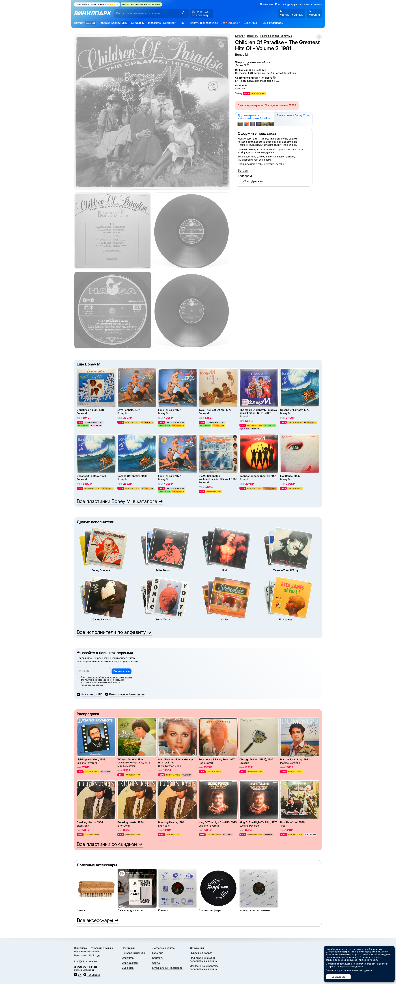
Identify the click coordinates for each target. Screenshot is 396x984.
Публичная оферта (201, 952)
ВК (80, 974)
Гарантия (157, 952)
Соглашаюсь (338, 976)
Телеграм (245, 176)
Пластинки (128, 948)
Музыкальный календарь (167, 967)
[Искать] (183, 13)
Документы (197, 948)
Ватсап (243, 170)
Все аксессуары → (98, 920)
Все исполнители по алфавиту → (114, 632)
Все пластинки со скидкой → (110, 844)
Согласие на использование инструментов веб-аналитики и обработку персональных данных (356, 965)
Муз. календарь (273, 22)
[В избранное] (319, 37)
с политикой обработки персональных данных (100, 683)
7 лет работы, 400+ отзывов (96, 4)
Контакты (158, 957)
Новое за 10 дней (113, 22)
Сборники (169, 22)
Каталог (84, 22)
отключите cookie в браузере (341, 959)
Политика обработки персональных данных (203, 959)
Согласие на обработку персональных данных (204, 967)
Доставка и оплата (163, 948)
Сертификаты (230, 23)
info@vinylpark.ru (292, 4)
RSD (181, 22)
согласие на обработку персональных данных (109, 677)
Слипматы (128, 957)
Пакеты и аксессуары (204, 22)
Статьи (156, 962)
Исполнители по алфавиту (201, 13)
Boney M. (242, 54)
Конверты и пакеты (133, 952)
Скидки (137, 22)
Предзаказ (154, 22)
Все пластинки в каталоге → (120, 501)
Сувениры (250, 22)
